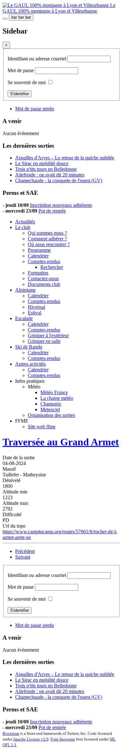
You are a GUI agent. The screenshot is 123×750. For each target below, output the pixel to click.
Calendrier (38, 255)
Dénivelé (11, 480)
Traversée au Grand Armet (61, 442)
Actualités (25, 221)
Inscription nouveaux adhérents (61, 205)
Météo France (54, 392)
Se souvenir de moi (27, 82)
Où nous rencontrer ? (49, 244)
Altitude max (15, 503)
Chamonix (50, 403)
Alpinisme (25, 290)
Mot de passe (21, 70)
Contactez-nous (43, 278)
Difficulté (12, 514)
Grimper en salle (44, 341)
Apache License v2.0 (31, 739)
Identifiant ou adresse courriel (37, 58)
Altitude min (15, 491)
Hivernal (36, 307)
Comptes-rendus (44, 261)
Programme (39, 250)
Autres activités (30, 364)
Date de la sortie (19, 457)
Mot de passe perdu (34, 108)
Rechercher (51, 267)
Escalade (24, 318)
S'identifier (19, 93)
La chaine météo (56, 398)
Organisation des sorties (51, 415)
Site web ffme (42, 426)
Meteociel (50, 409)
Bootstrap (11, 733)
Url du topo (14, 526)
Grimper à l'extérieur (48, 335)
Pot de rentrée (52, 211)
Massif (9, 469)
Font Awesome (62, 739)
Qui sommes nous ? (47, 233)
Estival (34, 312)
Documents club (44, 284)
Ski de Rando (28, 347)
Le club (22, 227)
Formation (38, 273)
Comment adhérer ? (47, 238)
